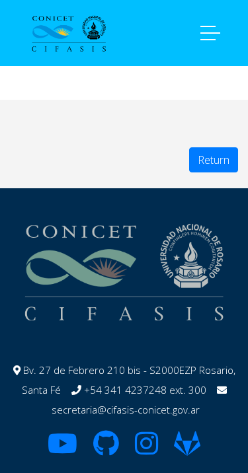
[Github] (106, 449)
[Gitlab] (187, 449)
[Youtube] (62, 449)
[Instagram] (146, 449)
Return (213, 160)
